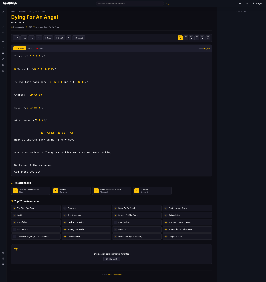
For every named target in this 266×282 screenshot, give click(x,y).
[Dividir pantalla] (3, 70)
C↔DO (61, 38)
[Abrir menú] (240, 3)
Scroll (49, 38)
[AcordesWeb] (13, 3)
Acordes (21, 48)
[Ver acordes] (3, 64)
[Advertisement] (241, 60)
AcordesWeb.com (115, 275)
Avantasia (22, 11)
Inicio (13, 11)
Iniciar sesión (112, 259)
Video (41, 48)
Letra (30, 48)
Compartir (80, 38)
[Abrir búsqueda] (247, 3)
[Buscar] (167, 3)
